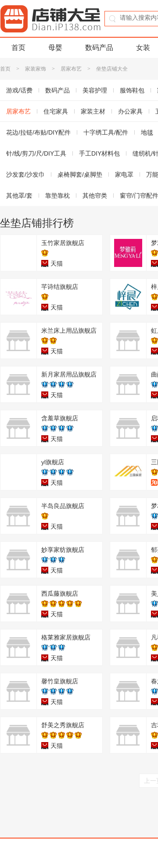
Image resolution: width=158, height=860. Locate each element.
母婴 (55, 47)
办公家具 (130, 111)
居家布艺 (71, 69)
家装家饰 (35, 69)
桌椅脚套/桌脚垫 (79, 174)
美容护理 (95, 90)
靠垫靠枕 (57, 195)
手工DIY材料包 (99, 153)
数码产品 (99, 47)
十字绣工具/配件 (105, 132)
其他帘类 (95, 195)
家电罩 (124, 174)
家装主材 (93, 111)
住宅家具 (55, 111)
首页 (18, 47)
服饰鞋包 (132, 90)
